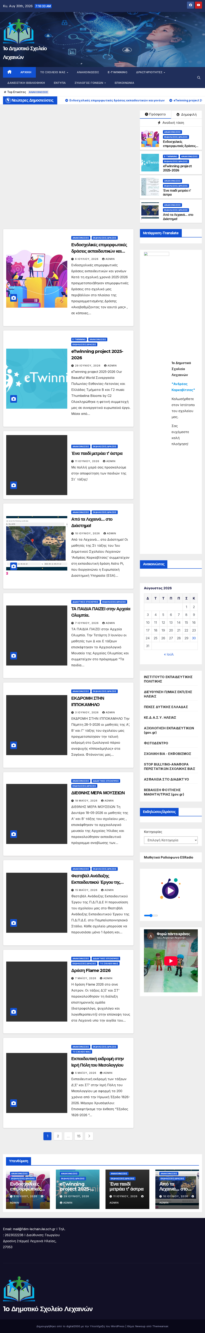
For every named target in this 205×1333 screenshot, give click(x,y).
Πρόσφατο (157, 114)
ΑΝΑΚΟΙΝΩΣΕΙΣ (38, 92)
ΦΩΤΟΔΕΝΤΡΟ (156, 743)
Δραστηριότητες (149, 72)
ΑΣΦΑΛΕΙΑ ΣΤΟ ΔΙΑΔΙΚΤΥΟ (166, 779)
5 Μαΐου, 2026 (86, 1072)
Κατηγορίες (153, 832)
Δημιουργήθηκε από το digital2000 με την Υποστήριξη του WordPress (80, 1326)
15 (79, 1136)
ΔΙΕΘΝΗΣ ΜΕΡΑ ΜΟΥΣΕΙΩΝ (98, 793)
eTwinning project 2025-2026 (177, 168)
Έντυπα (60, 83)
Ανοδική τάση (172, 123)
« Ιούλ (169, 654)
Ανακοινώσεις (88, 72)
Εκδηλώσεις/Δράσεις (176, 137)
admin (110, 258)
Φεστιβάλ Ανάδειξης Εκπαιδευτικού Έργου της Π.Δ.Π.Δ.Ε (95, 882)
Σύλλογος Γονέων (89, 83)
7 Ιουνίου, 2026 (87, 622)
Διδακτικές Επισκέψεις (85, 602)
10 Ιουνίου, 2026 (88, 533)
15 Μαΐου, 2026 (86, 890)
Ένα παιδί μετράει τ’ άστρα (96, 453)
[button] (198, 78)
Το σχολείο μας (53, 72)
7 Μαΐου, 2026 (86, 978)
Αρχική (25, 72)
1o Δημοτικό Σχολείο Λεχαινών (47, 1309)
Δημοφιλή (188, 114)
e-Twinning (117, 72)
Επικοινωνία (124, 83)
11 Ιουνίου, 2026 (87, 461)
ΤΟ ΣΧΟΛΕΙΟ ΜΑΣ (109, 963)
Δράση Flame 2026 (90, 970)
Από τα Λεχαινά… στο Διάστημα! (173, 1189)
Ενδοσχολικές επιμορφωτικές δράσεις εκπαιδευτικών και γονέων (179, 148)
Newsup (140, 1326)
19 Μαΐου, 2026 (86, 800)
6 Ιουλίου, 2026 (87, 258)
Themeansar (160, 1326)
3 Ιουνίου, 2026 (87, 712)
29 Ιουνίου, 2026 (88, 365)
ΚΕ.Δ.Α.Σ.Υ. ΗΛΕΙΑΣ (160, 718)
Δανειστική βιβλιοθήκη (26, 83)
